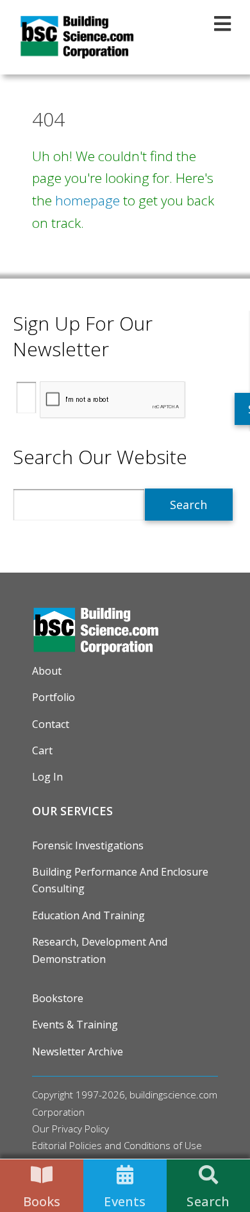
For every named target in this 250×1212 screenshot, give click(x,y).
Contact (50, 724)
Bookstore (57, 998)
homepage (87, 200)
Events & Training (75, 1024)
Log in (47, 777)
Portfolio (53, 697)
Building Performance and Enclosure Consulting (120, 880)
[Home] (77, 37)
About (47, 671)
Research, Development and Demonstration (99, 950)
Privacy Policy (80, 1128)
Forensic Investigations (88, 845)
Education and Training (88, 915)
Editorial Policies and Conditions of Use (117, 1145)
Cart (42, 750)
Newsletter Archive (77, 1051)
